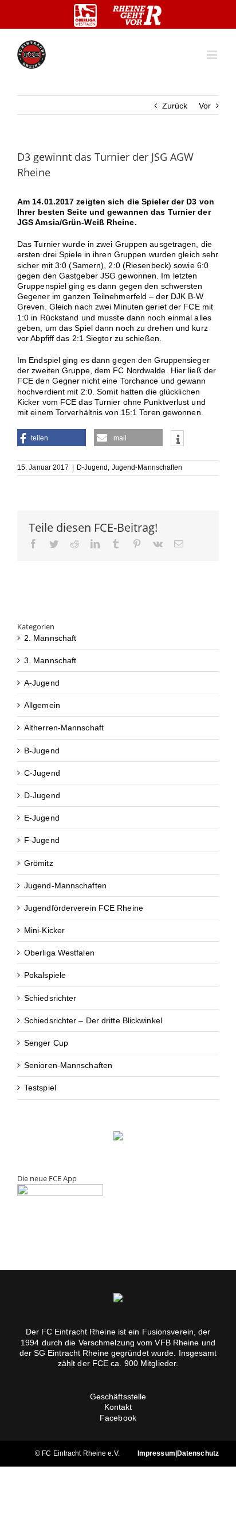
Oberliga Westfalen (59, 952)
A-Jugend (42, 682)
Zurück (175, 105)
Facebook (118, 1417)
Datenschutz (198, 1453)
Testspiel (40, 1087)
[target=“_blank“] (85, 15)
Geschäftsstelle (118, 1396)
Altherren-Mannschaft (64, 727)
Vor (205, 105)
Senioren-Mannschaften (68, 1065)
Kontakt (118, 1406)
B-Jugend (42, 750)
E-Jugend (42, 817)
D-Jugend (92, 467)
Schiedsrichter (50, 998)
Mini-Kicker (44, 930)
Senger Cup (46, 1042)
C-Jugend (42, 773)
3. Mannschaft (50, 660)
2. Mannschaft (50, 638)
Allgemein (42, 705)
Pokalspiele (45, 975)
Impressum (156, 1453)
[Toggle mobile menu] (213, 55)
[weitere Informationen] (177, 439)
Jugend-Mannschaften (147, 467)
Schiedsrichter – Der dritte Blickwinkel (93, 1020)
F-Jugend (42, 840)
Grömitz (38, 863)
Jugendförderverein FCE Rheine (83, 907)
